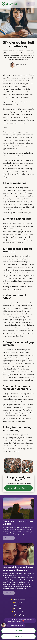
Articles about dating (19, 599)
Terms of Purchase (19, 612)
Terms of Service (19, 609)
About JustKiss (19, 602)
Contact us (19, 606)
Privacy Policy (19, 615)
